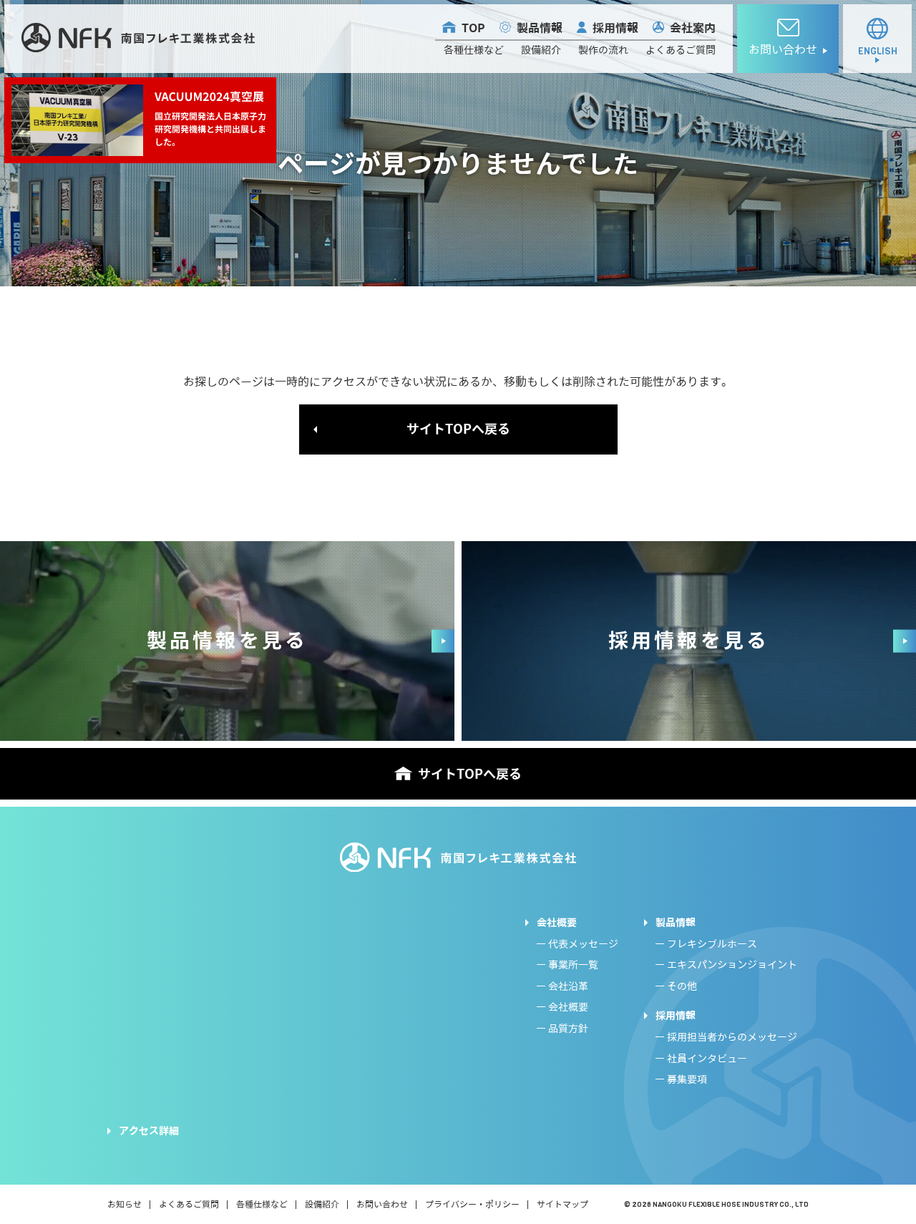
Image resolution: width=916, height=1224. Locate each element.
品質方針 (568, 1029)
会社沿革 (568, 987)
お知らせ (124, 1204)
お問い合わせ (382, 1204)
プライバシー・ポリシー (472, 1204)
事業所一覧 (573, 965)
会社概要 (557, 922)
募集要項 (687, 1080)
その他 (682, 987)
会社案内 (693, 28)
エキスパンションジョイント (732, 965)
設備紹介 (541, 50)
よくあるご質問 (680, 50)
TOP (473, 28)
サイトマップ (562, 1204)
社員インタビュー (707, 1059)
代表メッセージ (583, 944)
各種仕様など (474, 50)
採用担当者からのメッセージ (732, 1037)
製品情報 (539, 28)
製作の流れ (603, 50)
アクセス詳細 (149, 1131)
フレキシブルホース (712, 944)
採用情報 (615, 28)
